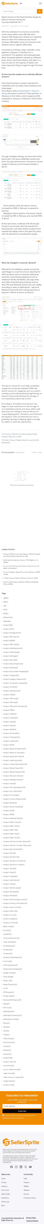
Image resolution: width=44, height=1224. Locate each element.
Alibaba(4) (7, 621)
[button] (21, 3)
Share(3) (6, 1023)
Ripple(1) (6, 1004)
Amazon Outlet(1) (9, 783)
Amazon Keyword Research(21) (14, 749)
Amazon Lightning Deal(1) (12, 760)
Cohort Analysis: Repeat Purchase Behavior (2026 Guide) (21, 573)
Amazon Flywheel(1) (10, 718)
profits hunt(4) (8, 1085)
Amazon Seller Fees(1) (11, 826)
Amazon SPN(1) (8, 814)
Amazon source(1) (9, 915)
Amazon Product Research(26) (14, 799)
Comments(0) (24, 26)
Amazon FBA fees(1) (10, 702)
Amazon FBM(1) (9, 710)
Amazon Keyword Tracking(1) (13, 752)
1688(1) (6, 598)
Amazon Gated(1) (9, 722)
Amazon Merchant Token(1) (13, 776)
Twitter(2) (6, 1046)
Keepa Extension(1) (10, 984)
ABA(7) (5, 602)
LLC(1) (5, 988)
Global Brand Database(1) (12, 969)
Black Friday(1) (8, 926)
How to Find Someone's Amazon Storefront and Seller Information (21, 567)
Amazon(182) (8, 625)
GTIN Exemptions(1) (10, 965)
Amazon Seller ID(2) (10, 830)
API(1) (5, 609)
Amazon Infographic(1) (11, 737)
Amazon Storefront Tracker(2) (14, 861)
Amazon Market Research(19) (14, 772)
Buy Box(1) (7, 930)
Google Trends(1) (9, 973)
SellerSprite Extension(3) (12, 1015)
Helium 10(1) (7, 980)
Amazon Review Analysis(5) (13, 807)
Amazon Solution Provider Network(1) (17, 845)
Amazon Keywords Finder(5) (13, 756)
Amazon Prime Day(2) (11, 795)
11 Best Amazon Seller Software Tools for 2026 (20, 578)
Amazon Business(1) (10, 667)
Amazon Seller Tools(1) (11, 837)
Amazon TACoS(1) (9, 868)
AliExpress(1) (7, 617)
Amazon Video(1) (9, 884)
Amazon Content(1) (10, 687)
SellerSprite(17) (9, 1011)
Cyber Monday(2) (9, 942)
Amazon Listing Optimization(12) (15, 764)
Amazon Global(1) (9, 729)
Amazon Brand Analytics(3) (13, 664)
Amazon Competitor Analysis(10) (15, 683)
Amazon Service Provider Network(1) (16, 841)
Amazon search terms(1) (12, 907)
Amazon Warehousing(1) (12, 888)
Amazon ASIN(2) (9, 640)
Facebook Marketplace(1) (12, 957)
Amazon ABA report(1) (11, 637)
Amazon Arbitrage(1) (10, 656)
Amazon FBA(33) (9, 695)
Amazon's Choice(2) (10, 922)
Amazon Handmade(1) (11, 733)
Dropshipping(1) (9, 946)
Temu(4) (6, 1031)
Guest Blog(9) (8, 977)
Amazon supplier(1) (10, 919)
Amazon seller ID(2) (10, 911)
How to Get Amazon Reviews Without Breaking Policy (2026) (20, 583)
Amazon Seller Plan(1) (11, 834)
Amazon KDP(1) (8, 745)
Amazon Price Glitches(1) (12, 791)
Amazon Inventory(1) (10, 741)
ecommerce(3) (8, 1065)
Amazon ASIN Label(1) (11, 644)
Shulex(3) (6, 1027)
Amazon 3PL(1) (8, 629)
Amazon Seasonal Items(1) (13, 818)
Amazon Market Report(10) (13, 768)
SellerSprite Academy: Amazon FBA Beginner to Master (20, 561)
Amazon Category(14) (11, 675)
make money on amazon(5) (13, 1077)
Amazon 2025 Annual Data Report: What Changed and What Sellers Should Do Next (21, 555)
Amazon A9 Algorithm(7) (12, 633)
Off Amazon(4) (8, 992)
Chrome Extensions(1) (11, 938)
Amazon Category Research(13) (14, 679)
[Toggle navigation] (40, 3)
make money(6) (9, 1073)
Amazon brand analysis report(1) (15, 899)
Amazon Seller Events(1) (12, 822)
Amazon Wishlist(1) (10, 895)
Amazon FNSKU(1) (9, 714)
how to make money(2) (12, 1069)
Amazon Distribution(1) (11, 691)
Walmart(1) (7, 1050)
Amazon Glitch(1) (9, 725)
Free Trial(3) (7, 961)
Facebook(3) (7, 953)
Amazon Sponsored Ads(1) (13, 849)
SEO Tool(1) (7, 1007)
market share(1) (9, 1081)
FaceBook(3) (7, 950)
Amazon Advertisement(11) (13, 648)
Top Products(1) (9, 1042)
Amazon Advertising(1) (11, 652)
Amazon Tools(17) (9, 872)
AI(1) (4, 606)
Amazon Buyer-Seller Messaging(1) (16, 671)
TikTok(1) (6, 1035)
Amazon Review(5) (10, 803)
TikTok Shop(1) (8, 1038)
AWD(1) (5, 613)
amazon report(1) (9, 1062)
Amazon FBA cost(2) (10, 698)
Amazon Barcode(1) (10, 660)
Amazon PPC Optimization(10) (14, 787)
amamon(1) (7, 1054)
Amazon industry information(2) (15, 903)
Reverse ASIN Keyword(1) (12, 1000)
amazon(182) (8, 1058)
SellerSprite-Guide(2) (11, 1019)
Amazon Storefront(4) (11, 857)
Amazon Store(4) (9, 853)
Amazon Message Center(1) (13, 780)
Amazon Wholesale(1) (11, 892)
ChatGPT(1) (7, 934)
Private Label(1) (9, 996)
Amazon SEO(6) (9, 810)
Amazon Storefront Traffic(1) (13, 865)
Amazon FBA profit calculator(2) (15, 706)
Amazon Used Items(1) (11, 880)
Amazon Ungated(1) (10, 876)
